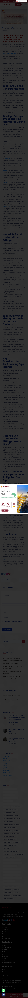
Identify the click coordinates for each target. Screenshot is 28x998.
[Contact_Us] (3, 994)
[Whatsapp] (3, 990)
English (19, 1)
